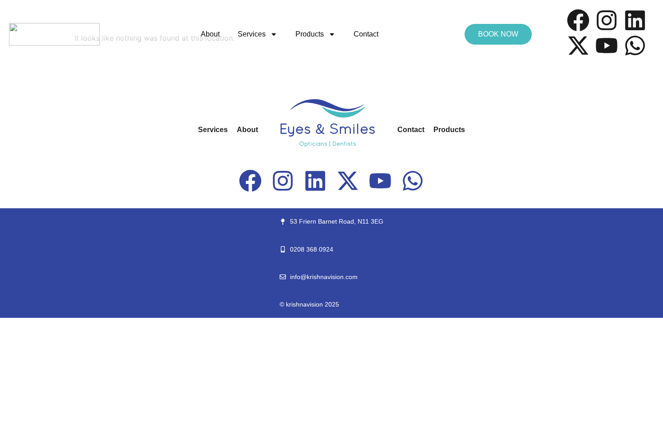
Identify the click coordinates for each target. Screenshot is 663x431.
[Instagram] (606, 20)
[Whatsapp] (635, 45)
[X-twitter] (578, 45)
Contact (366, 34)
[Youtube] (606, 45)
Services (252, 34)
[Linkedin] (635, 20)
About (210, 34)
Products (309, 34)
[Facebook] (578, 20)
